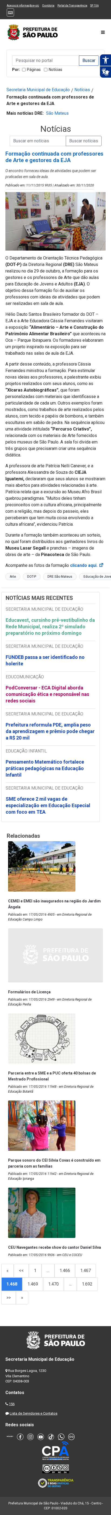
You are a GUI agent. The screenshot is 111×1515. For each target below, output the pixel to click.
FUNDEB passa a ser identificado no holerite (45, 660)
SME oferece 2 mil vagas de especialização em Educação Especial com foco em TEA (48, 805)
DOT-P (31, 577)
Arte (13, 577)
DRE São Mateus (59, 577)
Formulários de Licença (29, 992)
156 (12, 1404)
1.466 (65, 1270)
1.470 (53, 1284)
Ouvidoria (48, 5)
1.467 (85, 1270)
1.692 (87, 1284)
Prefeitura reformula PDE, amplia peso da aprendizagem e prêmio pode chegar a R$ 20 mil (50, 731)
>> (8, 1297)
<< (21, 1270)
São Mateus (57, 113)
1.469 (32, 1284)
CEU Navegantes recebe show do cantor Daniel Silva (54, 1247)
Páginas (34, 69)
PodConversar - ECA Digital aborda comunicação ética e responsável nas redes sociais (47, 694)
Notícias (55, 69)
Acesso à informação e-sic (23, 5)
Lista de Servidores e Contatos (33, 1413)
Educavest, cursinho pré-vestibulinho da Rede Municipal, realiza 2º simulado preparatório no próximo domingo (50, 626)
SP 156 (94, 5)
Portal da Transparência (72, 5)
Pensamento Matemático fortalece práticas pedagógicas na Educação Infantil (45, 768)
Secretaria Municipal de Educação (38, 89)
